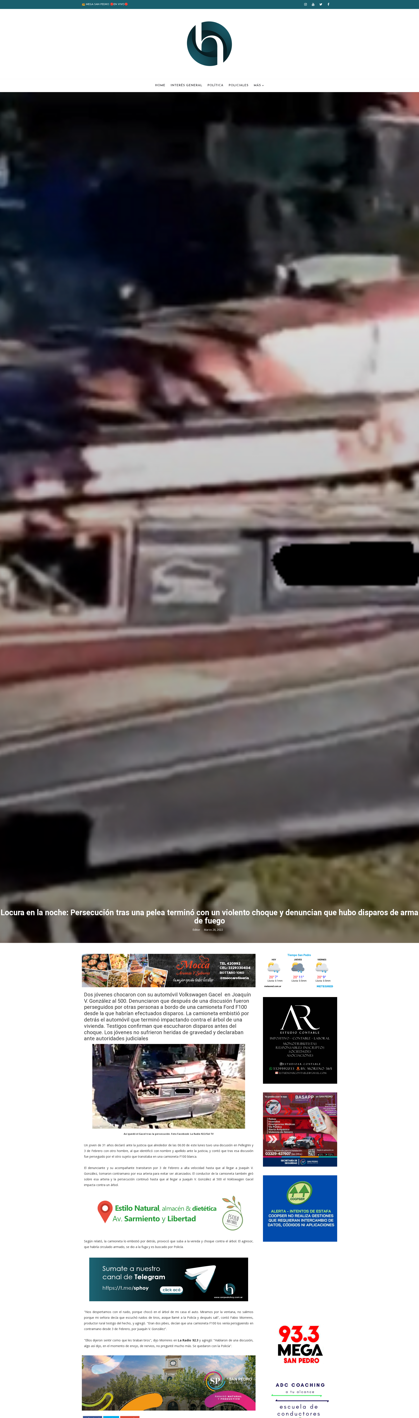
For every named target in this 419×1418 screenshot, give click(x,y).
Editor (197, 930)
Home (160, 85)
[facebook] (328, 4)
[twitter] (321, 4)
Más (257, 85)
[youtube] (313, 4)
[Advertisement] (300, 1281)
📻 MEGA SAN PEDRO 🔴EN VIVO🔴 (105, 4)
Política (215, 85)
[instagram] (305, 4)
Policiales (239, 85)
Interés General (186, 85)
